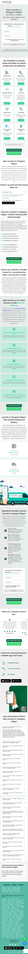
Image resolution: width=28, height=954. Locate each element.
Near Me (14, 887)
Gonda (17, 906)
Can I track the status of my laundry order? (11, 784)
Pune (14, 918)
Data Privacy (5, 892)
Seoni (22, 931)
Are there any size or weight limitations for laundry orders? (13, 799)
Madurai (9, 931)
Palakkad (11, 920)
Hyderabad (19, 918)
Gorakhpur (11, 904)
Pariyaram (4, 927)
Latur (18, 907)
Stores (9, 889)
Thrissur (17, 903)
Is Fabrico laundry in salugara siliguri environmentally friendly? (11, 834)
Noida (13, 899)
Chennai (22, 900)
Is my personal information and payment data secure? (12, 776)
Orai (6, 901)
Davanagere (10, 923)
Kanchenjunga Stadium (8, 872)
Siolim (12, 917)
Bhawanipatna (16, 925)
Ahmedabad (5, 920)
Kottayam (19, 930)
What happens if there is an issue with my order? (13, 780)
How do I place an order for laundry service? (11, 759)
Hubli (3, 916)
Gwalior (7, 916)
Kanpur (13, 901)
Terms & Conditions (7, 890)
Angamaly (13, 907)
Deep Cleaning (15, 889)
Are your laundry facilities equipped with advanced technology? (12, 825)
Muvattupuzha (10, 934)
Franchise (4, 889)
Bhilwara (4, 921)
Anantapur (20, 913)
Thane (15, 927)
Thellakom (4, 908)
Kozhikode (16, 900)
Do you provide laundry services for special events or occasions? (13, 838)
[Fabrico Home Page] (6, 2)
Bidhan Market (18, 872)
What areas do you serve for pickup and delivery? (12, 746)
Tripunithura (5, 904)
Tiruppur (9, 921)
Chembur (18, 933)
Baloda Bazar (17, 920)
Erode (9, 917)
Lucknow (4, 903)
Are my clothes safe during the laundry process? (12, 847)
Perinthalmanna (16, 931)
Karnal (7, 933)
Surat (22, 934)
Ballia (9, 901)
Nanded (17, 935)
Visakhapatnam (19, 917)
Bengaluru (4, 917)
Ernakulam (16, 910)
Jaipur (3, 937)
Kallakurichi (13, 930)
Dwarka (22, 937)
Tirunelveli (12, 933)
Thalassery (4, 924)
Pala (9, 908)
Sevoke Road (5, 874)
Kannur (11, 910)
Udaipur (7, 937)
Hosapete (15, 914)
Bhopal (21, 935)
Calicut (22, 925)
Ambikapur (9, 914)
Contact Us (17, 892)
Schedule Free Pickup (15, 150)
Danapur (12, 935)
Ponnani (4, 934)
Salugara (19, 874)
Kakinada (21, 924)
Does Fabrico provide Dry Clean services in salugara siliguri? (13, 851)
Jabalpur (15, 913)
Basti (3, 901)
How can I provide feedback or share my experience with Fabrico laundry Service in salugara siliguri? (12, 812)
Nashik (13, 921)
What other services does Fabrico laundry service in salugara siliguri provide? (12, 855)
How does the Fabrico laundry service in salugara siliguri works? (12, 727)
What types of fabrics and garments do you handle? (12, 793)
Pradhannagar (19, 871)
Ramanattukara (5, 911)
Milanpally (12, 871)
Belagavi (18, 937)
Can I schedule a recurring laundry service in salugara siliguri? (12, 821)
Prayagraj (4, 931)
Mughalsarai (19, 901)
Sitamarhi (4, 923)
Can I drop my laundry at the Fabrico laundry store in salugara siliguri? (11, 742)
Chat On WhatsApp (15, 153)
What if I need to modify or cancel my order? (12, 859)
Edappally (22, 903)
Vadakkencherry (6, 930)
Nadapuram (13, 911)
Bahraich (22, 906)
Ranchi (19, 927)
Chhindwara (12, 916)
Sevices (9, 887)
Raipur (13, 906)
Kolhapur (13, 937)
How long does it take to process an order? (11, 763)
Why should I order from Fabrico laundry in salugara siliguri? (12, 755)
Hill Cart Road (12, 874)
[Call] (25, 943)
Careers (11, 892)
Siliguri (8, 928)
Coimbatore (5, 913)
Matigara (4, 876)
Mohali (3, 933)
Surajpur (18, 921)
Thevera (22, 907)
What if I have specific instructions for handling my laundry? (11, 772)
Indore (22, 916)
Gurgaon (4, 899)
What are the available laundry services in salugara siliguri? (13, 750)
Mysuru (18, 916)
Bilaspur (9, 906)
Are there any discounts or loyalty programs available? (10, 789)
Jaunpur (9, 899)
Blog (18, 887)
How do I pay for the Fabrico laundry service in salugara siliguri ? (11, 767)
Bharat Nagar (5, 871)
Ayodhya (4, 928)
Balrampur (4, 900)
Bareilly (10, 913)
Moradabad (14, 928)
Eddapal (8, 907)
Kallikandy (16, 923)
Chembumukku (10, 903)
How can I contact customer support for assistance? (12, 842)
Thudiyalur (17, 934)
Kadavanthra (18, 904)
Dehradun (10, 927)
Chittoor (4, 914)
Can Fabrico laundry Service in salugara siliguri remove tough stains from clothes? (13, 830)
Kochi (21, 910)
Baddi (16, 924)
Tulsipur (18, 899)
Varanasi (4, 906)
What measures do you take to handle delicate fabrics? (12, 817)
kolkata (10, 918)
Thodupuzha (11, 924)
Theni (19, 928)
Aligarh (3, 907)
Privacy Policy (16, 890)
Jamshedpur (20, 911)
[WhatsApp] (25, 939)
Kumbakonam (5, 935)
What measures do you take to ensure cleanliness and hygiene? (12, 803)
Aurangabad (5, 918)
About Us (4, 887)
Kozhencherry (14, 908)
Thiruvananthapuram (7, 925)
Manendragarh (5, 910)
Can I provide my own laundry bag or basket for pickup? (11, 807)
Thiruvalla (21, 914)
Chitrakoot (10, 900)
